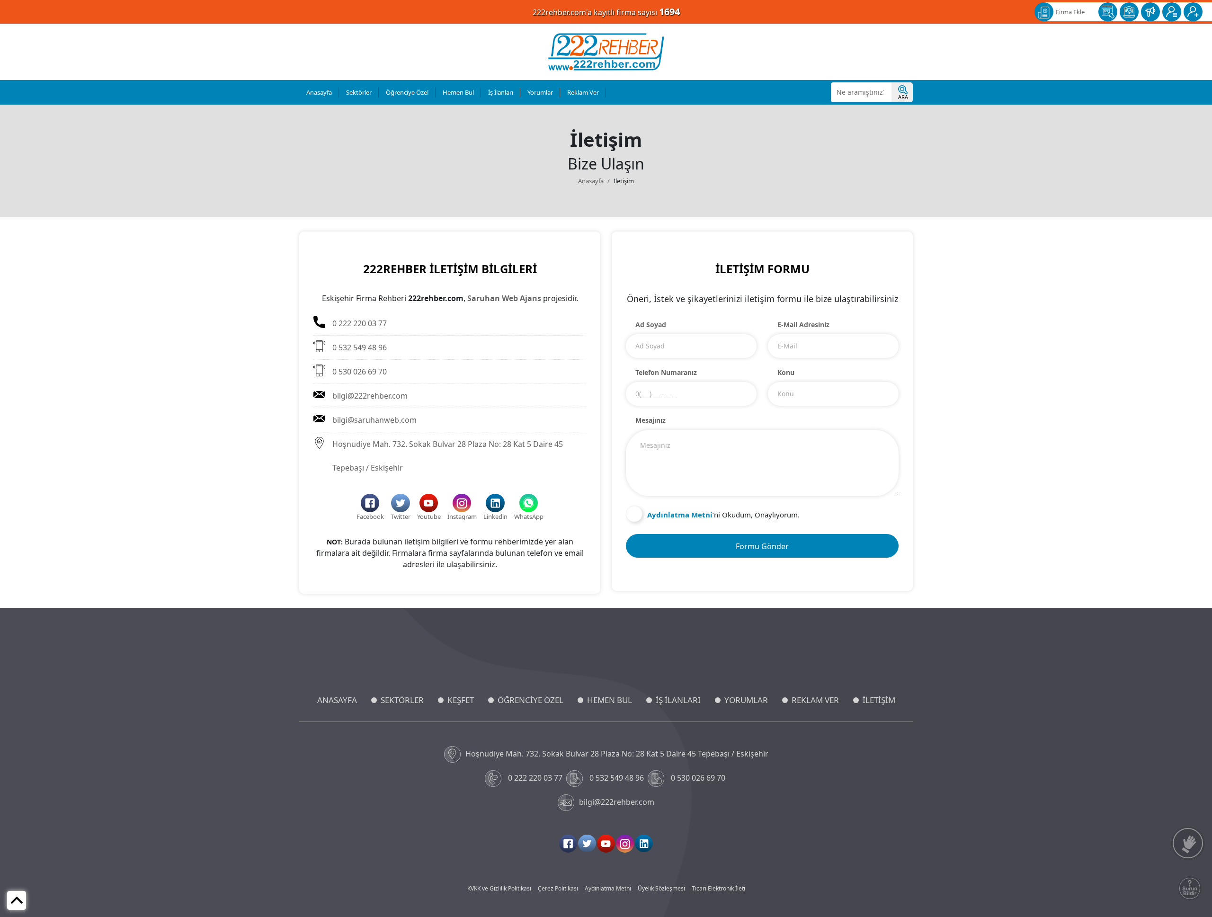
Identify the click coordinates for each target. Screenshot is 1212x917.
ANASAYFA (337, 699)
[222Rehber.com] (606, 52)
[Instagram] (624, 844)
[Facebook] (568, 844)
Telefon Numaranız (666, 372)
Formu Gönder (762, 546)
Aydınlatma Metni (608, 888)
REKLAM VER (815, 699)
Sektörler (359, 92)
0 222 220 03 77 (359, 323)
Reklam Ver (583, 92)
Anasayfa (319, 92)
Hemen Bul (458, 92)
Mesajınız (650, 420)
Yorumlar (540, 92)
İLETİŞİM (879, 699)
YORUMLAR (746, 699)
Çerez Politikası (558, 888)
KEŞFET (460, 699)
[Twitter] (587, 843)
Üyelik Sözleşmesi (661, 888)
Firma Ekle (1070, 12)
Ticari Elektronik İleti (718, 888)
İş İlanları (500, 92)
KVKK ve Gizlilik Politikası (499, 888)
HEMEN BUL (609, 699)
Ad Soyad (650, 324)
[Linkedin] (643, 843)
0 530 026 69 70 (359, 371)
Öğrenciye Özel (407, 92)
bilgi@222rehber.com (370, 396)
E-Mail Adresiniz (803, 324)
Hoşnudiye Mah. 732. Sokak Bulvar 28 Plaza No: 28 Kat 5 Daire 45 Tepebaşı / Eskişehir (447, 456)
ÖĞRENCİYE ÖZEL (530, 699)
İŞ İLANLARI (678, 699)
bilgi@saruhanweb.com (374, 420)
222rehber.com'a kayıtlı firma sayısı (606, 11)
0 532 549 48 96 (359, 347)
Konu (785, 372)
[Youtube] (606, 844)
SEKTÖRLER (402, 699)
